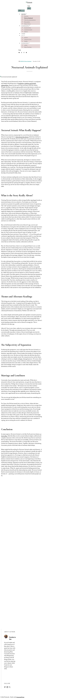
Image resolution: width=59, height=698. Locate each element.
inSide (25, 45)
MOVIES (23, 14)
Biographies (27, 22)
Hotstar (26, 37)
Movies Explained (28, 18)
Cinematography (28, 29)
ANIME (23, 33)
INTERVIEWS (24, 43)
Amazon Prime (27, 39)
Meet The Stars (28, 47)
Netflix (26, 41)
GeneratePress (20, 697)
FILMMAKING (25, 26)
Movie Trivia (27, 24)
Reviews (26, 16)
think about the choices (22, 137)
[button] (29, 6)
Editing (26, 31)
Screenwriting (27, 28)
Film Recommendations (30, 20)
